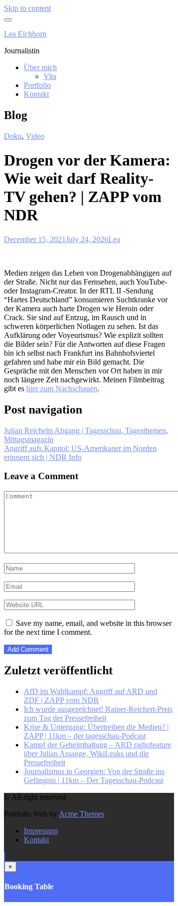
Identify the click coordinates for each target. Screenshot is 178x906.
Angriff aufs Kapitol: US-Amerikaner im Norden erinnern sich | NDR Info (80, 452)
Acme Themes (81, 814)
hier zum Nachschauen (61, 388)
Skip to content (27, 8)
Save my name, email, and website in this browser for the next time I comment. (88, 627)
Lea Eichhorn (25, 34)
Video (35, 136)
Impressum (41, 830)
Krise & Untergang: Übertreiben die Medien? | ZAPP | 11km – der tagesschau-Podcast (96, 731)
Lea (114, 239)
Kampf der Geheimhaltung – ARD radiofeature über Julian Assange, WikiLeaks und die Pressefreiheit (97, 754)
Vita (50, 76)
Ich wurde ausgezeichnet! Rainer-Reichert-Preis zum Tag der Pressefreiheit (98, 713)
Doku (13, 136)
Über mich (40, 67)
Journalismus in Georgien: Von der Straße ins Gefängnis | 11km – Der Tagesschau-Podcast (94, 775)
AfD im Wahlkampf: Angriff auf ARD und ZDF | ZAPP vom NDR (90, 695)
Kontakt (36, 94)
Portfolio (37, 85)
